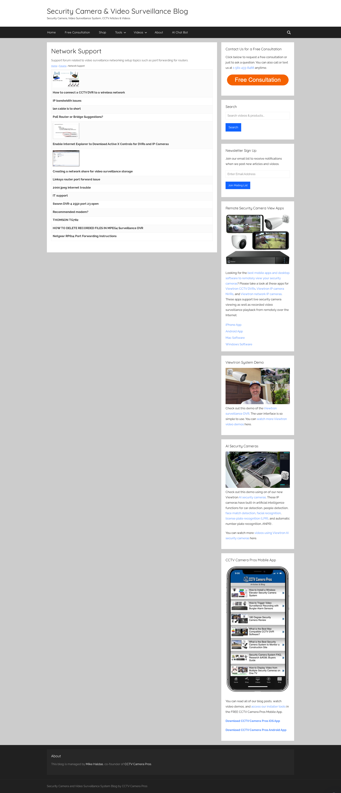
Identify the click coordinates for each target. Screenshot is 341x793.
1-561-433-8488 (243, 67)
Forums (62, 66)
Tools (118, 32)
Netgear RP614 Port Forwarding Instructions (85, 236)
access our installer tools (268, 706)
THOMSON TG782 (66, 220)
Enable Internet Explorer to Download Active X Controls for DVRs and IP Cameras (111, 144)
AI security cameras (252, 497)
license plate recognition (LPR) (247, 518)
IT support (60, 195)
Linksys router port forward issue (76, 179)
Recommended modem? (70, 212)
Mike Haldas (94, 764)
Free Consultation (77, 32)
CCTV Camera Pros (138, 764)
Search (233, 127)
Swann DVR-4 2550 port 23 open (76, 203)
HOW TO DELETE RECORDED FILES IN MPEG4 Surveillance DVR (98, 228)
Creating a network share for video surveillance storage (93, 171)
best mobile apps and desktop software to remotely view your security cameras (257, 278)
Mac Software (235, 337)
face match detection (240, 513)
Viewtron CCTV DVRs (240, 288)
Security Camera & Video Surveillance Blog (117, 11)
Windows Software (239, 344)
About (159, 32)
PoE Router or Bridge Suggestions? (78, 117)
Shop (102, 32)
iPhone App (233, 324)
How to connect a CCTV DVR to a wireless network (89, 92)
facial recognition (269, 513)
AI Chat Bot (180, 32)
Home (51, 32)
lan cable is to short (67, 108)
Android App (234, 331)
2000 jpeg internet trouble (72, 187)
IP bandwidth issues (67, 100)
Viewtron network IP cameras (261, 294)
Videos (138, 32)
